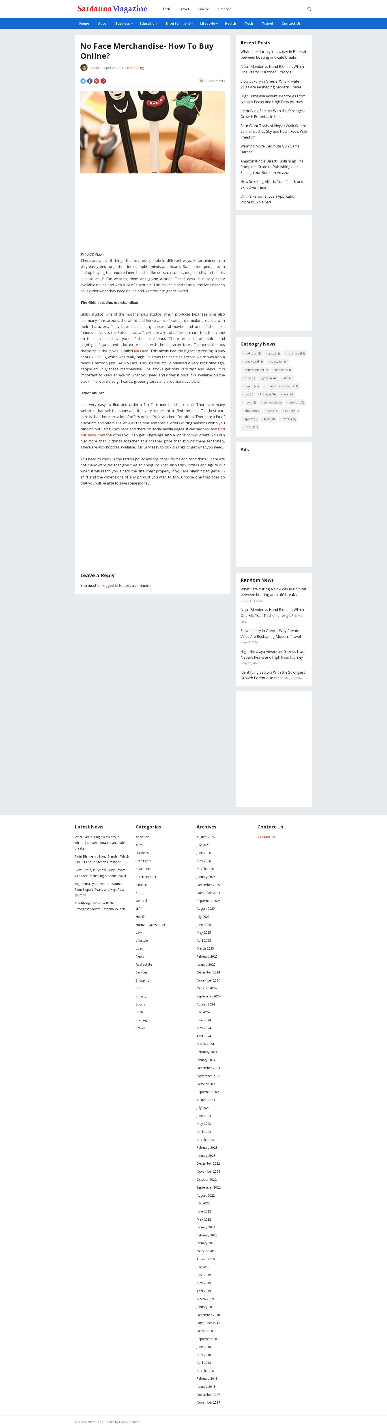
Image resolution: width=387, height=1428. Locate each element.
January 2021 (206, 1227)
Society (292, 411)
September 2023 (209, 1092)
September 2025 (209, 901)
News (250, 402)
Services (296, 402)
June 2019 (204, 1275)
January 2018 (206, 1386)
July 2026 (203, 845)
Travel (184, 9)
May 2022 (204, 1219)
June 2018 (204, 1347)
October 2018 (207, 1331)
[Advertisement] (155, 210)
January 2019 (206, 1307)
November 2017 (208, 1402)
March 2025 (205, 948)
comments (215, 81)
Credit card (254, 361)
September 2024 (209, 996)
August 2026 (206, 837)
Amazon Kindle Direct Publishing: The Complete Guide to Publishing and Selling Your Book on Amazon (272, 167)
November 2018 (208, 1323)
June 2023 (204, 1116)
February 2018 (207, 1378)
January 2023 (206, 1155)
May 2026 (204, 861)
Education (148, 23)
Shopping (137, 67)
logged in (110, 585)
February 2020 (207, 1235)
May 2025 (204, 932)
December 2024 (208, 972)
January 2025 (206, 964)
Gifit (288, 378)
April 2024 (204, 1036)
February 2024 (207, 1052)
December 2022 (208, 1163)
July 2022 (203, 1203)
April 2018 (204, 1362)
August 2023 (206, 1100)
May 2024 (204, 1028)
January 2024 (206, 1060)
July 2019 (203, 1267)
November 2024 (208, 980)
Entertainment (178, 23)
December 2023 (208, 1068)
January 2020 (206, 1243)
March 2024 (205, 1044)
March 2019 (205, 1299)
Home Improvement (282, 386)
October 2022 (207, 1179)
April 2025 (204, 940)
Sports (251, 419)
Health (230, 23)
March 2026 (205, 869)
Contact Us (291, 23)
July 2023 (203, 1108)
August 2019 (206, 1259)
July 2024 (203, 1012)
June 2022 (204, 1211)
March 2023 (205, 1140)
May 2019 (204, 1283)
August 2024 (206, 1004)
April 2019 (204, 1291)
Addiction (253, 353)
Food (250, 378)
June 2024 (204, 1020)
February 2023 (207, 1147)
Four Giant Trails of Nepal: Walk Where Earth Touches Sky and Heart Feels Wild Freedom (274, 131)
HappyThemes (129, 1422)
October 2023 (207, 1084)
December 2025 (208, 885)
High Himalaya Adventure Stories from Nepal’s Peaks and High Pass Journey (100, 889)
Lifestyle (224, 9)
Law (249, 394)
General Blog (94, 1422)
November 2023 (208, 1076)
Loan (288, 394)
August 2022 (206, 1195)
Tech (166, 9)
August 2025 (206, 908)
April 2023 (204, 1131)
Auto (102, 23)
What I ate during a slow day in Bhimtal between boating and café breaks (100, 842)
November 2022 (208, 1171)
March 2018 (205, 1370)
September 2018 (209, 1339)
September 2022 (209, 1187)
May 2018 (204, 1355)
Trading (289, 419)
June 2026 (204, 853)
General (269, 378)
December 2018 (208, 1315)
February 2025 (207, 956)
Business (122, 23)
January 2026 (206, 877)
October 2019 (207, 1251)
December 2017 (208, 1394)
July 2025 (203, 916)
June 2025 (204, 924)
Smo (273, 411)
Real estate (272, 402)
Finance (203, 9)
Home (84, 23)
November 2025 (208, 892)
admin (94, 67)
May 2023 (204, 1123)
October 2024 (207, 988)
